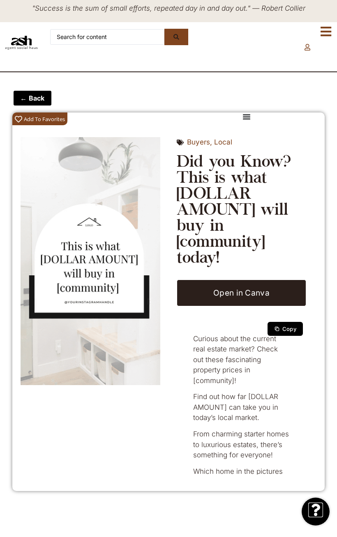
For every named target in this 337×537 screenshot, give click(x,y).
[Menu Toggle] (246, 116)
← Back (32, 98)
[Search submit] (176, 37)
